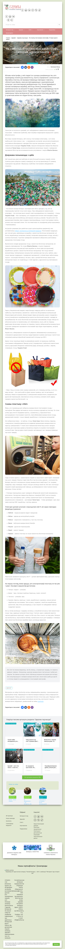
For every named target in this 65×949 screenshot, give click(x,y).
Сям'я (30, 30)
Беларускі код (9, 30)
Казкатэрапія (9, 33)
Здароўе (21, 30)
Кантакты (8, 821)
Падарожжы (52, 30)
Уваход (6, 5)
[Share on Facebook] (22, 67)
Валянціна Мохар (55, 67)
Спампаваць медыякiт (9, 824)
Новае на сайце (13, 784)
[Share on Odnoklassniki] (28, 67)
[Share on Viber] (32, 67)
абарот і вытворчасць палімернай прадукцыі (28, 231)
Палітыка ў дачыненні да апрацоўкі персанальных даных (38, 834)
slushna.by (40, 701)
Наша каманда (10, 818)
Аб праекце (9, 816)
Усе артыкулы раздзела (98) (32, 777)
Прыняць (56, 944)
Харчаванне (40, 30)
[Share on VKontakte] (25, 67)
